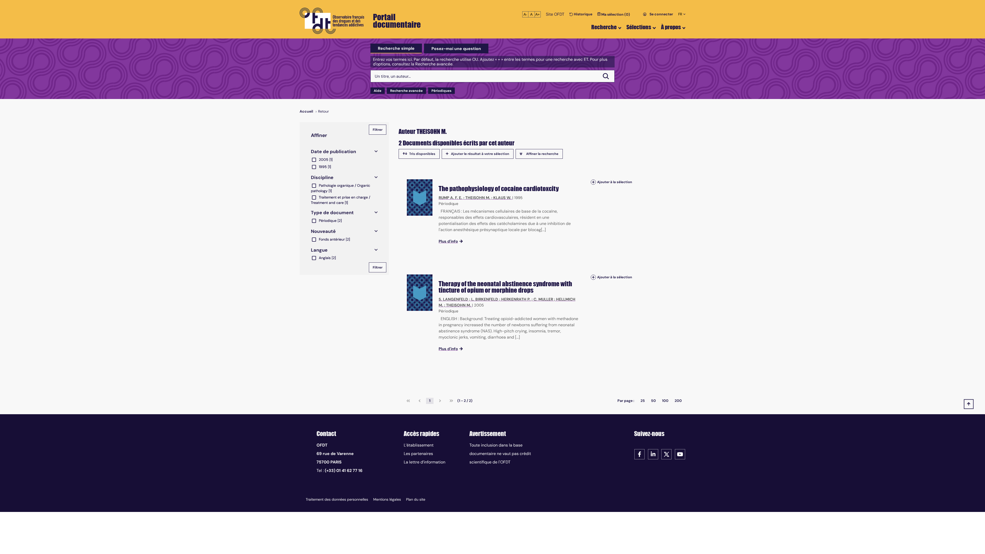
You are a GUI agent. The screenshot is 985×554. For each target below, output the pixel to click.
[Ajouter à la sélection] (593, 182)
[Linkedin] (653, 454)
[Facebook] (639, 454)
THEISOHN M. (477, 197)
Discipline (322, 177)
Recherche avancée (406, 90)
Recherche (604, 27)
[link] (408, 401)
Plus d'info (448, 241)
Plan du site (415, 499)
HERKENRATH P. (515, 299)
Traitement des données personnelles (337, 499)
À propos (671, 27)
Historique (582, 14)
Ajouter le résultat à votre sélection (480, 154)
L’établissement (419, 445)
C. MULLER (543, 299)
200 (678, 400)
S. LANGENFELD (453, 299)
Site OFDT (555, 14)
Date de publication (333, 152)
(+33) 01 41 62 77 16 (343, 470)
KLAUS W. (502, 197)
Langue (319, 250)
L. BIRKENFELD (484, 299)
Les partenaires (418, 453)
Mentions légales (387, 499)
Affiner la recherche (542, 154)
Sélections (638, 27)
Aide (377, 90)
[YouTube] (680, 454)
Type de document (332, 213)
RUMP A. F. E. (450, 197)
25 (643, 400)
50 (653, 400)
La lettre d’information (424, 462)
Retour (323, 111)
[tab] (396, 48)
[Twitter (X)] (666, 454)
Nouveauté (323, 231)
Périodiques (441, 90)
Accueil (306, 111)
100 (665, 400)
